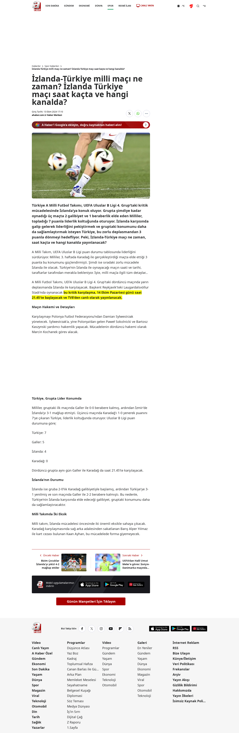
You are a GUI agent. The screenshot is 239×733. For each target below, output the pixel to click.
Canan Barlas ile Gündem (84, 669)
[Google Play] (114, 584)
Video (36, 642)
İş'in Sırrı (73, 711)
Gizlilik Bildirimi (185, 685)
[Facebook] (82, 628)
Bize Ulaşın (181, 653)
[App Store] (89, 584)
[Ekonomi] (165, 6)
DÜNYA (98, 5)
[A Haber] (36, 6)
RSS (175, 648)
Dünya (37, 680)
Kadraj (72, 658)
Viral (35, 696)
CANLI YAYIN (147, 5)
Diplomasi (74, 696)
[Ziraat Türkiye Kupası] (191, 6)
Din (34, 711)
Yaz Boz (72, 653)
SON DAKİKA (52, 5)
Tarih (36, 717)
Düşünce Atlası (78, 648)
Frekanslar (181, 669)
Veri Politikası (183, 664)
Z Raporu (73, 722)
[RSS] (129, 628)
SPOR (110, 5)
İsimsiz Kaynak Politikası (190, 701)
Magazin (38, 690)
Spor (35, 685)
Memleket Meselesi (81, 680)
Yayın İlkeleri (183, 696)
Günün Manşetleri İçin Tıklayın (91, 601)
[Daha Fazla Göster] (146, 113)
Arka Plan (74, 674)
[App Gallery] (136, 584)
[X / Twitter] (91, 628)
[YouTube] (110, 628)
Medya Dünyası (78, 706)
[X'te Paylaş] (129, 113)
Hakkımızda (182, 690)
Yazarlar (38, 727)
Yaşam (37, 674)
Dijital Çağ (74, 717)
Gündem (38, 658)
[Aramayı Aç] (198, 6)
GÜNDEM (69, 5)
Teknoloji (39, 701)
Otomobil (39, 706)
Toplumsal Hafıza (80, 664)
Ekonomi (39, 664)
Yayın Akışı (181, 680)
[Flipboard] (120, 628)
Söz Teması (75, 701)
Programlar (76, 642)
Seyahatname (77, 685)
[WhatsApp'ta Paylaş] (138, 113)
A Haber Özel (42, 653)
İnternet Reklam (186, 642)
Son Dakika (41, 669)
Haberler (36, 66)
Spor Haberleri (52, 66)
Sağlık (36, 722)
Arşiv (176, 674)
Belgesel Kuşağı (79, 690)
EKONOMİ (84, 5)
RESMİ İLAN (124, 5)
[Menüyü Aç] (204, 6)
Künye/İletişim (184, 658)
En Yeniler (144, 648)
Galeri (142, 642)
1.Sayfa (72, 727)
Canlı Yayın (40, 648)
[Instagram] (101, 628)
